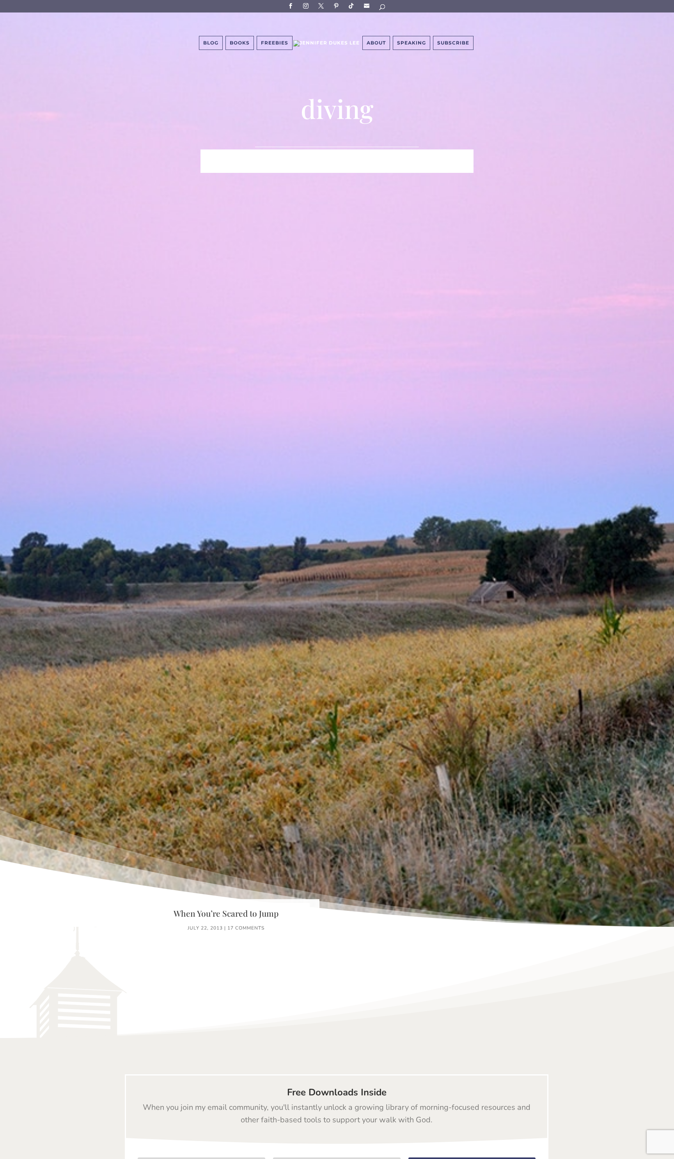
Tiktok (353, 6)
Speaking (411, 43)
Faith (211, 156)
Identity (281, 156)
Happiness (321, 156)
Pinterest (337, 6)
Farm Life (243, 156)
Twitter (322, 6)
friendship (375, 167)
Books (240, 43)
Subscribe (368, 6)
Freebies (274, 43)
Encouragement (445, 156)
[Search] (382, 8)
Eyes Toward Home (378, 156)
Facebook (292, 6)
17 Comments (245, 928)
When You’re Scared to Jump (226, 913)
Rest (288, 167)
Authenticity (326, 167)
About (376, 43)
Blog (210, 43)
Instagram (307, 6)
